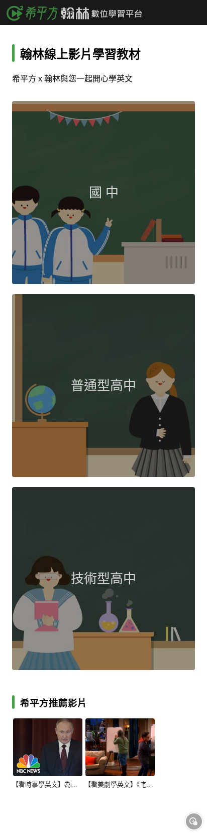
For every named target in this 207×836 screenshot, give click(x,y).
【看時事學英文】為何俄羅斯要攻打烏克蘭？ (47, 784)
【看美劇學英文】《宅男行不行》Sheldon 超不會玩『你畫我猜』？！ (119, 784)
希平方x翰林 (78, 12)
